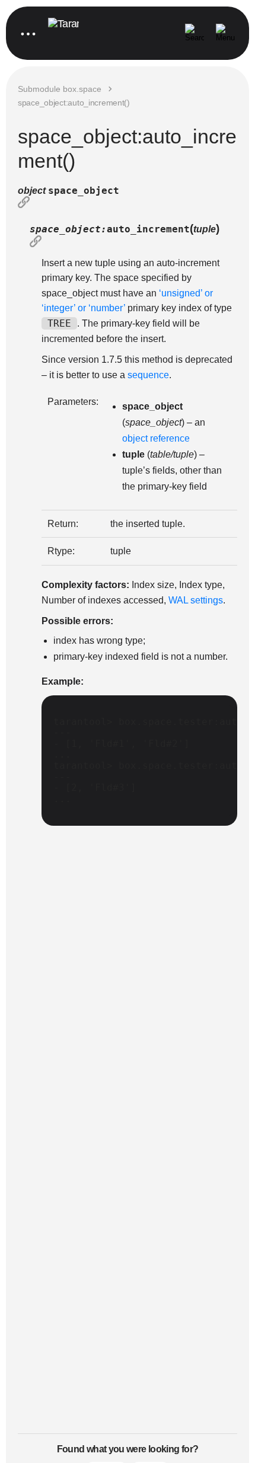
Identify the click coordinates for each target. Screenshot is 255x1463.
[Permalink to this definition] (127, 203)
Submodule (59, 89)
